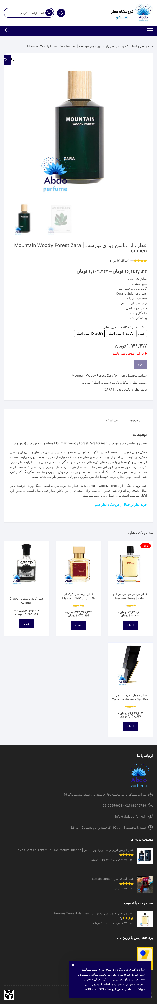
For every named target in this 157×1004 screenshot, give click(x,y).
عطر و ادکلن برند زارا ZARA (122, 389)
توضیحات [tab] (135, 420)
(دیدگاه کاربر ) (119, 261)
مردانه (122, 46)
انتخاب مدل (138, 327)
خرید (140, 364)
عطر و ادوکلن (137, 46)
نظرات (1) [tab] (112, 420)
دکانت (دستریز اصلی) (105, 382)
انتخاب (130, 625)
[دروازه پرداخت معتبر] (78, 958)
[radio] (142, 333)
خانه (150, 46)
